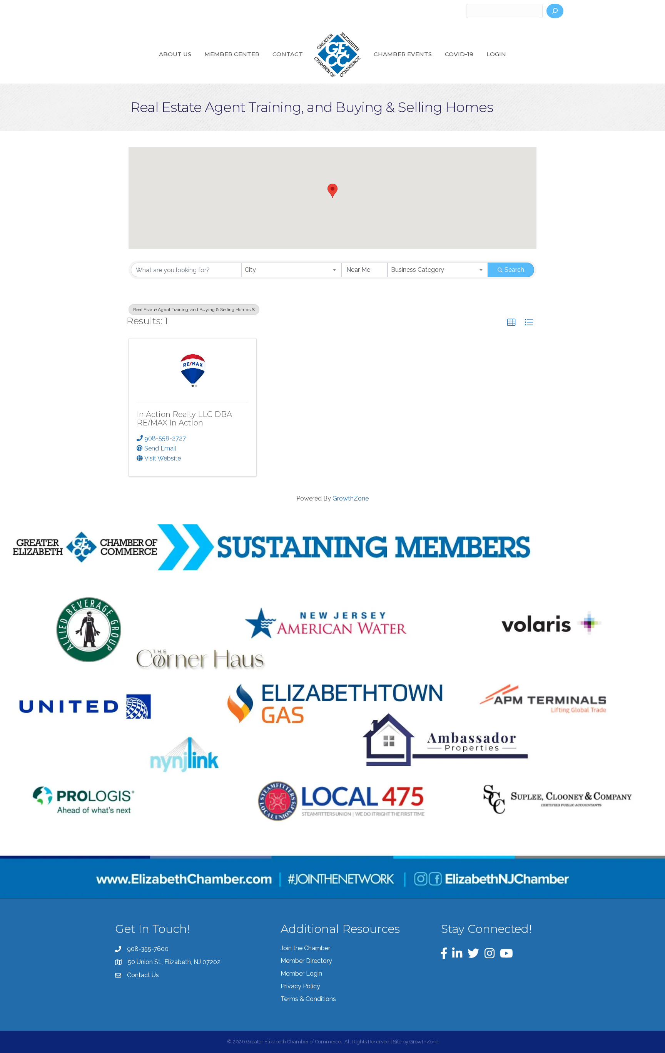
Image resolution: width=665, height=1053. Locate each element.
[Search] (554, 11)
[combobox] (291, 270)
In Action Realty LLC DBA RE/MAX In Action (184, 418)
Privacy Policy (300, 986)
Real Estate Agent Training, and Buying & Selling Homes (192, 309)
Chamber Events (403, 54)
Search (514, 269)
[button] (332, 191)
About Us (175, 54)
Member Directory (306, 960)
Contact (287, 54)
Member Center (231, 54)
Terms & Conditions (308, 999)
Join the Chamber (305, 948)
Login (496, 54)
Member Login (301, 973)
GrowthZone (350, 498)
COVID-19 (459, 54)
